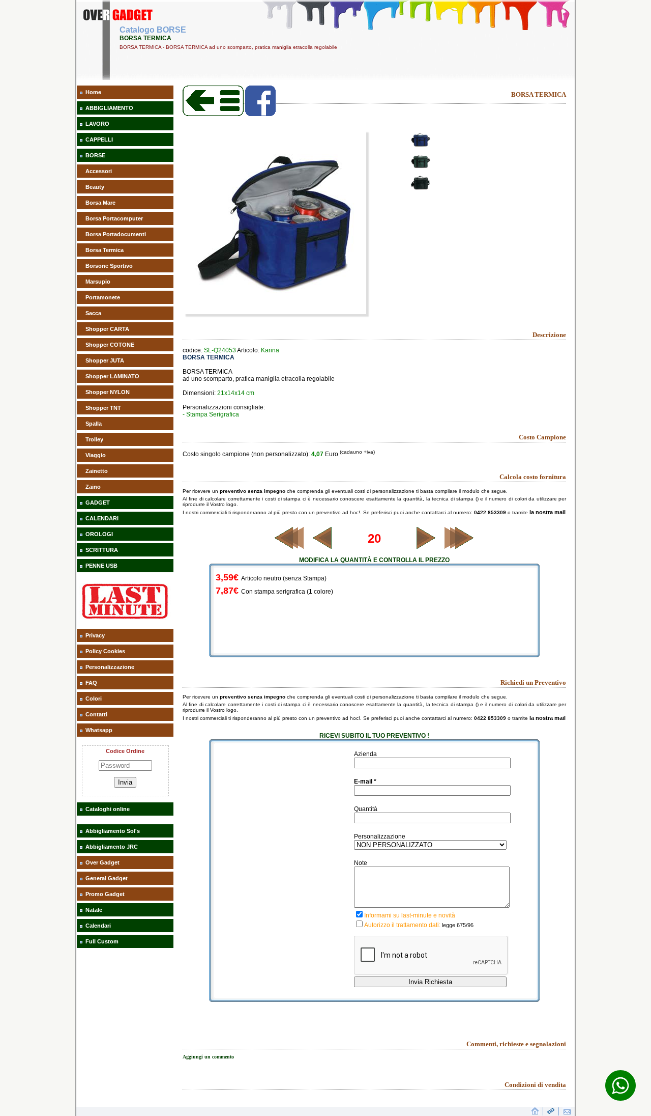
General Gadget (106, 878)
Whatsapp (98, 730)
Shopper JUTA (104, 360)
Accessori (98, 171)
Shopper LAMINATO (112, 376)
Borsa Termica (104, 250)
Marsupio (97, 281)
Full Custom (102, 941)
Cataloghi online (107, 809)
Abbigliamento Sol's (112, 831)
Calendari (98, 926)
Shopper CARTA (107, 329)
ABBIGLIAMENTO (109, 108)
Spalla (93, 424)
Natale (93, 910)
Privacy (95, 635)
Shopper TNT (103, 408)
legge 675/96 (458, 925)
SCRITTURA (101, 550)
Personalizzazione (109, 667)
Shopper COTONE (109, 345)
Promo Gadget (105, 894)
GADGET (97, 502)
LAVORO (97, 124)
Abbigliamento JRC (111, 847)
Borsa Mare (100, 203)
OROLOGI (99, 534)
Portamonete (102, 297)
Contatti (96, 714)
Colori (93, 698)
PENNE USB (101, 566)
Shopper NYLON (107, 392)
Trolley (94, 439)
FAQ (91, 683)
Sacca (93, 313)
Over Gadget (102, 862)
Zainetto (96, 471)
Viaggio (95, 455)
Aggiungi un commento (208, 1056)
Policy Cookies (105, 651)
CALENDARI (102, 518)
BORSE (95, 155)
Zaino (93, 487)
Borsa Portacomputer (114, 218)
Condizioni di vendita (535, 1085)
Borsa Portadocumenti (115, 234)
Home (93, 92)
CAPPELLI (99, 139)
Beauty (94, 187)
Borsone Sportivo (109, 266)
